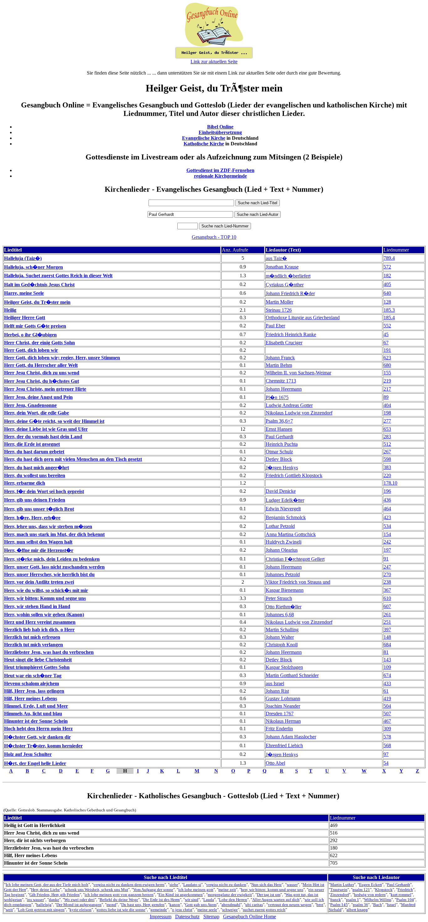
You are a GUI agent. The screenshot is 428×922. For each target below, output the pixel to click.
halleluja (43, 904)
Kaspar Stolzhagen (284, 667)
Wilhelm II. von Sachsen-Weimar (298, 372)
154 (387, 534)
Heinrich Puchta (282, 444)
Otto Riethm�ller (283, 606)
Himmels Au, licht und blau (33, 713)
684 (387, 644)
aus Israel (275, 683)
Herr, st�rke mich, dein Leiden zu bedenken (52, 559)
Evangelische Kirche (203, 138)
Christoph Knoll (282, 644)
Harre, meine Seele (24, 293)
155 (387, 372)
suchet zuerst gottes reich (264, 909)
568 (387, 745)
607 (387, 606)
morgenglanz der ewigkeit (230, 894)
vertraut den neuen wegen (289, 904)
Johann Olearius (282, 550)
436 (387, 500)
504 (387, 706)
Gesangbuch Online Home (249, 916)
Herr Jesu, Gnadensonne (30, 405)
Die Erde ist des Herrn (161, 899)
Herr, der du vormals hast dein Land (43, 436)
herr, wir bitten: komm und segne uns (272, 889)
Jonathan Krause (282, 266)
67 (386, 342)
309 (387, 728)
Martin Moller (279, 302)
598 (387, 459)
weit (9, 909)
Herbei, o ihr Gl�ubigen (30, 334)
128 (387, 302)
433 (387, 683)
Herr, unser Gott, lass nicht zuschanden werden (54, 567)
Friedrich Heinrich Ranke (291, 334)
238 (387, 582)
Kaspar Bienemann (285, 590)
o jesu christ (182, 909)
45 (386, 334)
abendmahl (231, 904)
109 (387, 667)
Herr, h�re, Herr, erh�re (32, 517)
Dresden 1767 (280, 713)
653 (387, 429)
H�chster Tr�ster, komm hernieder (43, 745)
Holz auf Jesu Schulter (28, 754)
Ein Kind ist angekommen (181, 894)
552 (387, 325)
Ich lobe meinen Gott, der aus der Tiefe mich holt (47, 884)
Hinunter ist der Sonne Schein (36, 721)
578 (387, 736)
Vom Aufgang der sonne (153, 889)
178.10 (390, 483)
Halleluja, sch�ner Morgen (33, 267)
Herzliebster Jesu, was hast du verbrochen (49, 652)
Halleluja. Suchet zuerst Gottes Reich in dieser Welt (58, 275)
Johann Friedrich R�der (290, 293)
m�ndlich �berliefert (288, 276)
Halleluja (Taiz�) (23, 258)
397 (387, 629)
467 (387, 721)
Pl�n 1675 (277, 397)
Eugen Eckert (370, 884)
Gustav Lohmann (283, 698)
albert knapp (357, 909)
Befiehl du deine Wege (119, 899)
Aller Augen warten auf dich (276, 899)
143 (387, 659)
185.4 (389, 317)
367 (387, 590)
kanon (175, 904)
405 (387, 284)
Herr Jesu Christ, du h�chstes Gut (41, 381)
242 (387, 541)
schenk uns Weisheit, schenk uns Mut (96, 889)
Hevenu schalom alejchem (31, 683)
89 (386, 397)
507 (387, 713)
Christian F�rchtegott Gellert (295, 559)
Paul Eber (275, 325)
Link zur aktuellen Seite (214, 61)
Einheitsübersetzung (220, 132)
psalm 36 (360, 904)
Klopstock (384, 889)
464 (387, 508)
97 (386, 754)
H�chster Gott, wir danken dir (37, 737)
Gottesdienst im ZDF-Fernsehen (220, 170)
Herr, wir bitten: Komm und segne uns (45, 598)
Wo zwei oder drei (79, 899)
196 (387, 491)
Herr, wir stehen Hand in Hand (37, 606)
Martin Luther (342, 884)
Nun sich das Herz (266, 884)
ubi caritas (254, 904)
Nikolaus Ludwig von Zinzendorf (299, 412)
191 (387, 350)
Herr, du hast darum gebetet (34, 451)
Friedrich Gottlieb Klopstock (294, 475)
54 (386, 763)
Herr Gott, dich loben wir (31, 350)
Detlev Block (279, 459)
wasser (292, 884)
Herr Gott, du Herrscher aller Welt (41, 365)
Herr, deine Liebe (45, 889)
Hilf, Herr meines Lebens (30, 698)
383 (387, 467)
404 (387, 405)
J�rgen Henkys (282, 467)
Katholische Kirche (204, 143)
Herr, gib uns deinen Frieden (34, 500)
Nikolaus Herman (283, 721)
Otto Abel (275, 763)
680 (387, 365)
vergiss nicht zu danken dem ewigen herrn (128, 884)
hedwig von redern (370, 894)
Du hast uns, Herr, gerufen (142, 904)
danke (54, 899)
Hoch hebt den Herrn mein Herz (38, 728)
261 (387, 614)
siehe (174, 884)
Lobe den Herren (233, 899)
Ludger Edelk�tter (285, 500)
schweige (230, 909)
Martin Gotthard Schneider (292, 675)
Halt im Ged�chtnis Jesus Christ (39, 284)
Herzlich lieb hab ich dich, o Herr (39, 629)
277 (387, 421)
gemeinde (158, 909)
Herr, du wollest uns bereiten (34, 475)
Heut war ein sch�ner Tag (32, 675)
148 (387, 637)
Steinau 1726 (279, 310)
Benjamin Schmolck (286, 517)
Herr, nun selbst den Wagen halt (38, 541)
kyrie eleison (80, 909)
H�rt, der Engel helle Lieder (35, 763)
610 (387, 598)
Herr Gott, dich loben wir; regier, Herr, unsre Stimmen (62, 357)
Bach (377, 904)
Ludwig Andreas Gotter (289, 405)
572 (387, 266)
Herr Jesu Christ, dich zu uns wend (41, 372)
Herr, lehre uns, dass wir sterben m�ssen (48, 526)
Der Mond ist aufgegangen (79, 904)
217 (387, 389)
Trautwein (338, 889)
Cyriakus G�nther (285, 284)
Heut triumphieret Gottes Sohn (37, 667)
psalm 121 (361, 889)
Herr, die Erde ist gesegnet (32, 444)
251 (387, 622)
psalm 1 (352, 899)
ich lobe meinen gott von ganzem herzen (119, 894)
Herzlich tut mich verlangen (33, 644)
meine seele (207, 909)
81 (386, 652)
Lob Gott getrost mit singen (41, 909)
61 (386, 691)
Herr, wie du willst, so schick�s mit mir (46, 590)
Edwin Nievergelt (283, 508)
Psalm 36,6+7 (279, 421)
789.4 (389, 258)
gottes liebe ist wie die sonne (121, 909)
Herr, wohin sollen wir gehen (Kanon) (44, 614)
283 (387, 436)
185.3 (389, 310)
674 (387, 675)
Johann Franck (280, 357)
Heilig (10, 310)
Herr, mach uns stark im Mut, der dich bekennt (54, 534)
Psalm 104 (405, 899)
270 (387, 574)
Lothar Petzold (280, 526)
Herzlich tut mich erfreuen (32, 637)
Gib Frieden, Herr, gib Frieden (54, 894)
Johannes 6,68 (280, 614)
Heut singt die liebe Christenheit (38, 659)
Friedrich (405, 889)
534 (387, 526)
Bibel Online (220, 126)
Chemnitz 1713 (281, 380)
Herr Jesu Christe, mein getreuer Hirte (45, 389)
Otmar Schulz (279, 451)
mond (111, 904)
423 (387, 517)
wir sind (191, 899)
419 (387, 698)
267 (387, 451)
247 (387, 567)
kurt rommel (401, 894)
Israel (391, 904)
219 (387, 380)
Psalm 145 (339, 904)
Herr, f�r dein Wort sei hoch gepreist (44, 491)
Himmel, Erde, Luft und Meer (36, 706)
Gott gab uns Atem (201, 904)
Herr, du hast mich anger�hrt (36, 467)
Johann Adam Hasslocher (291, 736)
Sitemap (211, 916)
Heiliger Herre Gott (24, 317)
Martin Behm (279, 365)
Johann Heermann (284, 389)
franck (335, 899)
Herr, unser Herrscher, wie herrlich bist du (49, 574)
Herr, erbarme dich (24, 483)
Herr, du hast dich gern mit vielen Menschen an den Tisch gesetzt (73, 459)
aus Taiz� (276, 258)
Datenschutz (187, 916)
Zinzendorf (339, 894)
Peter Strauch (279, 598)
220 (387, 475)
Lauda (208, 899)
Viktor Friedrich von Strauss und (298, 582)
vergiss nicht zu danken (226, 884)
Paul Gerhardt (279, 436)
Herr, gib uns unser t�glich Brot (39, 509)
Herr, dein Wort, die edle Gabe (36, 412)
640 (387, 293)
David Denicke (281, 491)
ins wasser (35, 899)
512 (387, 444)
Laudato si (192, 884)
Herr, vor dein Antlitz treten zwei (39, 582)
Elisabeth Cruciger (284, 342)
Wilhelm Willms (377, 899)
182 (387, 275)
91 (386, 558)
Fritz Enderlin (279, 728)
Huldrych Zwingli (283, 541)
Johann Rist (277, 691)
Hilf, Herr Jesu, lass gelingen (34, 691)
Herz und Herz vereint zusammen (40, 622)
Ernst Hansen (279, 429)
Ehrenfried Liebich (284, 745)
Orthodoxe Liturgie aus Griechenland (303, 317)
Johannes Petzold (283, 574)
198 (387, 412)
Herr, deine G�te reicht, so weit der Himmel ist (54, 421)
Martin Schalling (282, 629)
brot (319, 904)
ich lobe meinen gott (195, 889)
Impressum (160, 916)
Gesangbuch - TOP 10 (214, 237)
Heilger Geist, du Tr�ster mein (37, 302)
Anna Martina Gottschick (291, 534)
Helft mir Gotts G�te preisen (35, 326)
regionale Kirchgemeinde (220, 176)
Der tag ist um (268, 894)
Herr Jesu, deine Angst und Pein (38, 397)
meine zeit (227, 889)
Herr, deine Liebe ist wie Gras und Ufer (46, 429)
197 (387, 550)
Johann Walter (280, 637)
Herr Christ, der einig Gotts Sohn (39, 342)
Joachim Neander (283, 706)
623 (387, 357)
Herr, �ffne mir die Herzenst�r (38, 550)
